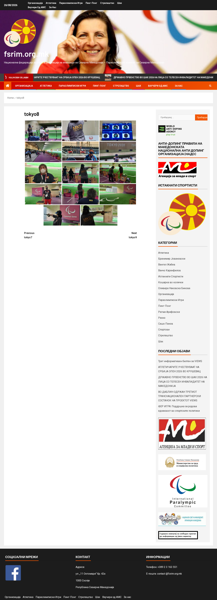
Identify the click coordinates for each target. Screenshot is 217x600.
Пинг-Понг (91, 3)
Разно (161, 317)
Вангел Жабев (166, 264)
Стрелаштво (107, 3)
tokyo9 (133, 235)
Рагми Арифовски (169, 311)
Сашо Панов (165, 323)
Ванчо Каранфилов (169, 270)
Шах (119, 3)
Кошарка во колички (170, 282)
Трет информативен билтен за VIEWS (180, 361)
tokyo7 (29, 235)
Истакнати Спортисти (170, 276)
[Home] (7, 86)
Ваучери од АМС (37, 7)
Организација (35, 3)
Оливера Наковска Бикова (174, 288)
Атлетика (51, 3)
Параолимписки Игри (71, 3)
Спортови (164, 329)
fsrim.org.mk (26, 53)
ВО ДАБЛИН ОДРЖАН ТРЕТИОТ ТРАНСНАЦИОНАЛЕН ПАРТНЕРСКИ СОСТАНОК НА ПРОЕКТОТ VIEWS (179, 396)
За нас (52, 7)
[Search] (210, 86)
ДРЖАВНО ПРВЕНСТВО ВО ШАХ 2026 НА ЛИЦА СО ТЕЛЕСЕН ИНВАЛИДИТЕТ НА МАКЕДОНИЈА (145, 77)
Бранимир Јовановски (171, 258)
